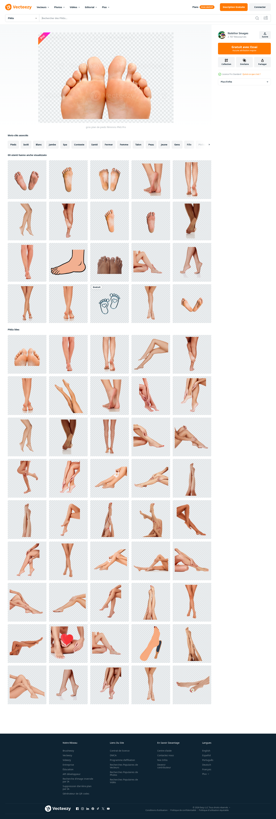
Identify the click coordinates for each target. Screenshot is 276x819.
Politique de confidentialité (183, 810)
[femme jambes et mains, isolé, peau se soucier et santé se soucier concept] (150, 395)
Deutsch (206, 764)
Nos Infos (162, 760)
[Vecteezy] (18, 7)
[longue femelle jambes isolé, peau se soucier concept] (68, 395)
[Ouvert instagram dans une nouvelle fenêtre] (82, 808)
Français (206, 769)
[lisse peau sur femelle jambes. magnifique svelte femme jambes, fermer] (27, 684)
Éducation (68, 769)
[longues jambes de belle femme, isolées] (27, 221)
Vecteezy (67, 755)
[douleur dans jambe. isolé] (27, 478)
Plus (104, 7)
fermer (109, 144)
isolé (26, 144)
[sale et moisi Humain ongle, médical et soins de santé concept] (109, 262)
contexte (79, 144)
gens (177, 144)
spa (65, 144)
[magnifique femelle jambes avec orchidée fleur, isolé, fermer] (109, 478)
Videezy (67, 760)
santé (94, 144)
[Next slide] (206, 144)
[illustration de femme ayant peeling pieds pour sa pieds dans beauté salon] (150, 643)
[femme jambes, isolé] (192, 602)
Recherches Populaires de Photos (124, 773)
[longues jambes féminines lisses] (68, 221)
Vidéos (73, 7)
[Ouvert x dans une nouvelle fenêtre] (103, 808)
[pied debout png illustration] (68, 262)
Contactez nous (165, 755)
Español (206, 755)
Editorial (89, 7)
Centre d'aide (164, 750)
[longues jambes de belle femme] (192, 519)
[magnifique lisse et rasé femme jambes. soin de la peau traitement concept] (109, 437)
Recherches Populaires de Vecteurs (124, 766)
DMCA (113, 755)
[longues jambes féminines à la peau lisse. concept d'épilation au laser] (109, 519)
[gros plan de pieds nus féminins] (192, 179)
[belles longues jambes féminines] (150, 303)
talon (138, 144)
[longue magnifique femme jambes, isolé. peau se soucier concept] (27, 303)
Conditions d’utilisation (156, 810)
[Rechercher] (257, 18)
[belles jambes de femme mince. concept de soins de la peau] (150, 262)
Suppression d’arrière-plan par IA (77, 787)
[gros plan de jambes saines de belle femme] (109, 684)
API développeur (72, 774)
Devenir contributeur (164, 766)
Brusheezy (68, 750)
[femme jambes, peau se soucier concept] (150, 602)
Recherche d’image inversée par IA (78, 780)
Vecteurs (41, 7)
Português (207, 760)
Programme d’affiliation (122, 760)
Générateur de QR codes (76, 793)
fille (189, 144)
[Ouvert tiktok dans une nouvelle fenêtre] (98, 808)
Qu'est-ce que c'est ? (251, 74)
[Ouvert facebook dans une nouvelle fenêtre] (77, 808)
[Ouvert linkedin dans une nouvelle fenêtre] (87, 808)
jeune (164, 144)
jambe (52, 144)
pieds (13, 144)
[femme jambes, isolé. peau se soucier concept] (68, 561)
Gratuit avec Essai (244, 48)
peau (151, 144)
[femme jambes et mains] (68, 602)
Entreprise (68, 764)
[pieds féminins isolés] (27, 262)
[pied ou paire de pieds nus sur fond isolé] (27, 179)
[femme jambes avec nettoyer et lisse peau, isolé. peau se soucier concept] (27, 602)
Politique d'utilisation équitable (214, 810)
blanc (39, 144)
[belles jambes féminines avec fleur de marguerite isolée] (192, 684)
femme (124, 144)
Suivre (265, 36)
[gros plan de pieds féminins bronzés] (192, 221)
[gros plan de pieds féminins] (150, 179)
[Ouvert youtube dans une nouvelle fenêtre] (108, 808)
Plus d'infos (226, 81)
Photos (58, 7)
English (206, 750)
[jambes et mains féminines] (192, 395)
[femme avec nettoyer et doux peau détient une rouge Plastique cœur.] (68, 643)
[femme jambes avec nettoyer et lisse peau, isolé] (192, 561)
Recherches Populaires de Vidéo (124, 781)
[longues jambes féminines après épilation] (68, 519)
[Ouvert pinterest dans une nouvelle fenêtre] (93, 808)
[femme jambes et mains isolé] (150, 519)
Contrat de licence (120, 750)
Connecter (260, 7)
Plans (195, 7)
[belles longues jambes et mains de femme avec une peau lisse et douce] (27, 561)
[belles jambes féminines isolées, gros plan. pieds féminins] (192, 262)
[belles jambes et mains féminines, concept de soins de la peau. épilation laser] (27, 643)
